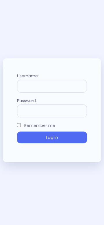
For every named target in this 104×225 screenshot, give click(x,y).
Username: (28, 76)
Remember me (39, 125)
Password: (27, 101)
